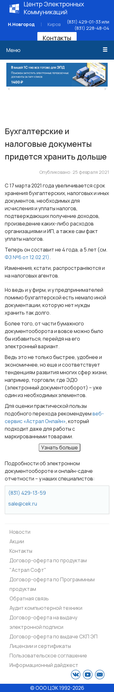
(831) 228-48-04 (91, 28)
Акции (17, 541)
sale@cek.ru (22, 503)
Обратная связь (29, 598)
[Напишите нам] (99, 674)
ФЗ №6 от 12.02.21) (27, 257)
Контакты (57, 38)
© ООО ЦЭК (44, 687)
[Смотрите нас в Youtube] (87, 674)
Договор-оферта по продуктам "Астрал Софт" (48, 565)
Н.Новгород (21, 24)
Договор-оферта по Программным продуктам (52, 584)
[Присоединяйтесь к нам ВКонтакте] (75, 674)
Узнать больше (59, 447)
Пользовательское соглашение (48, 655)
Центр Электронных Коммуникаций (54, 8)
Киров (54, 24)
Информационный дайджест (44, 665)
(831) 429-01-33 (84, 22)
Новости (20, 531)
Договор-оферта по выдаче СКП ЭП (54, 636)
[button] (8, 87)
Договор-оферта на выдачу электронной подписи (43, 622)
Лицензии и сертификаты (40, 646)
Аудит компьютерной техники (46, 607)
